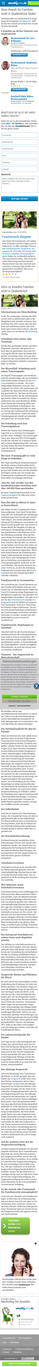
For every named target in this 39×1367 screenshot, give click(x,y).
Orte (5, 1342)
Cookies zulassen (19, 696)
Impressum (7, 1349)
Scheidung (32, 331)
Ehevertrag (26, 251)
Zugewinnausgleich (9, 495)
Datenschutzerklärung (25, 1349)
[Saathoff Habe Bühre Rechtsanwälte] (5, 94)
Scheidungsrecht (13, 248)
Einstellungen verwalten (19, 701)
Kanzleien (15, 1342)
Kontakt (6, 1352)
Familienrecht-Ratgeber (16, 237)
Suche (35, 3)
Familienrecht (25, 21)
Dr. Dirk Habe (27, 103)
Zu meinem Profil (19, 55)
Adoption (15, 254)
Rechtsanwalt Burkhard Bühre (24, 64)
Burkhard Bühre (16, 103)
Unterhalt (17, 251)
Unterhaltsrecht (18, 600)
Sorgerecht (26, 248)
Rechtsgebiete (25, 1338)
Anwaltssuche (9, 1338)
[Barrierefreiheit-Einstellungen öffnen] (36, 686)
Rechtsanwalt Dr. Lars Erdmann (23, 39)
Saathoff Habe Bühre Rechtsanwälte (22, 97)
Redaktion (18, 1352)
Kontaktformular (24, 1285)
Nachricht (5, 174)
